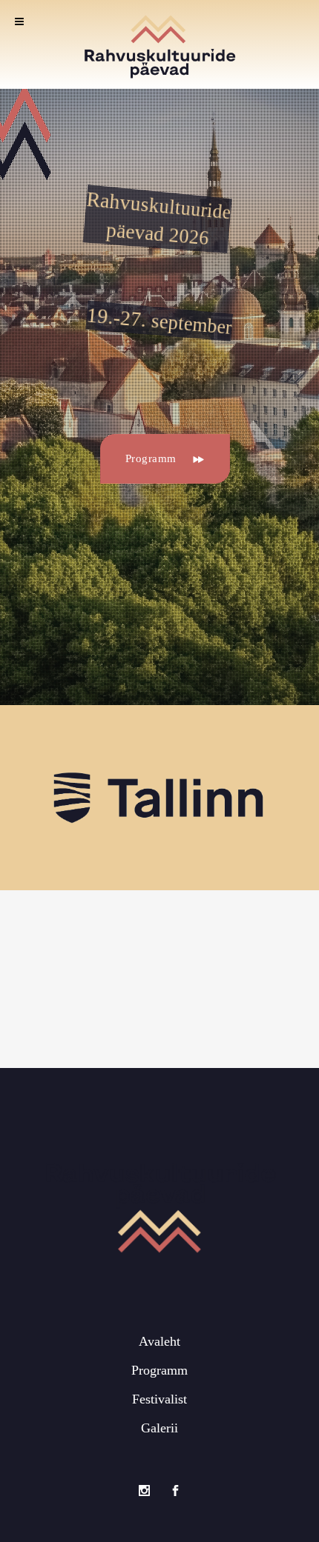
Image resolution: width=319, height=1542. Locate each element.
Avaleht (159, 1341)
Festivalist (159, 1399)
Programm (151, 458)
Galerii (159, 1428)
